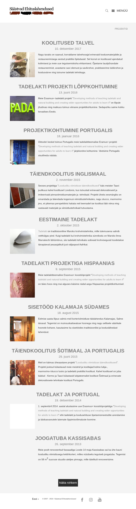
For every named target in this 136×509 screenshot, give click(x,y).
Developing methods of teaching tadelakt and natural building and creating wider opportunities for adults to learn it (82, 411)
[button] (35, 499)
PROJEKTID (121, 29)
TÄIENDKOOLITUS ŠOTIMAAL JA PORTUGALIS (68, 350)
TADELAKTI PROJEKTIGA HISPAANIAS (68, 263)
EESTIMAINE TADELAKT (68, 219)
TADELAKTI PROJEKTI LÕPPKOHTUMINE (68, 86)
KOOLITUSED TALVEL (68, 43)
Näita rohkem (68, 482)
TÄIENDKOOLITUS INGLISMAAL (68, 174)
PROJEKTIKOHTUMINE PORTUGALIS (68, 130)
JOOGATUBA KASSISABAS (68, 438)
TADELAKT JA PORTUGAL (68, 394)
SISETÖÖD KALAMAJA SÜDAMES (68, 307)
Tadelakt (42, 231)
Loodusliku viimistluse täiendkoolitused (78, 185)
